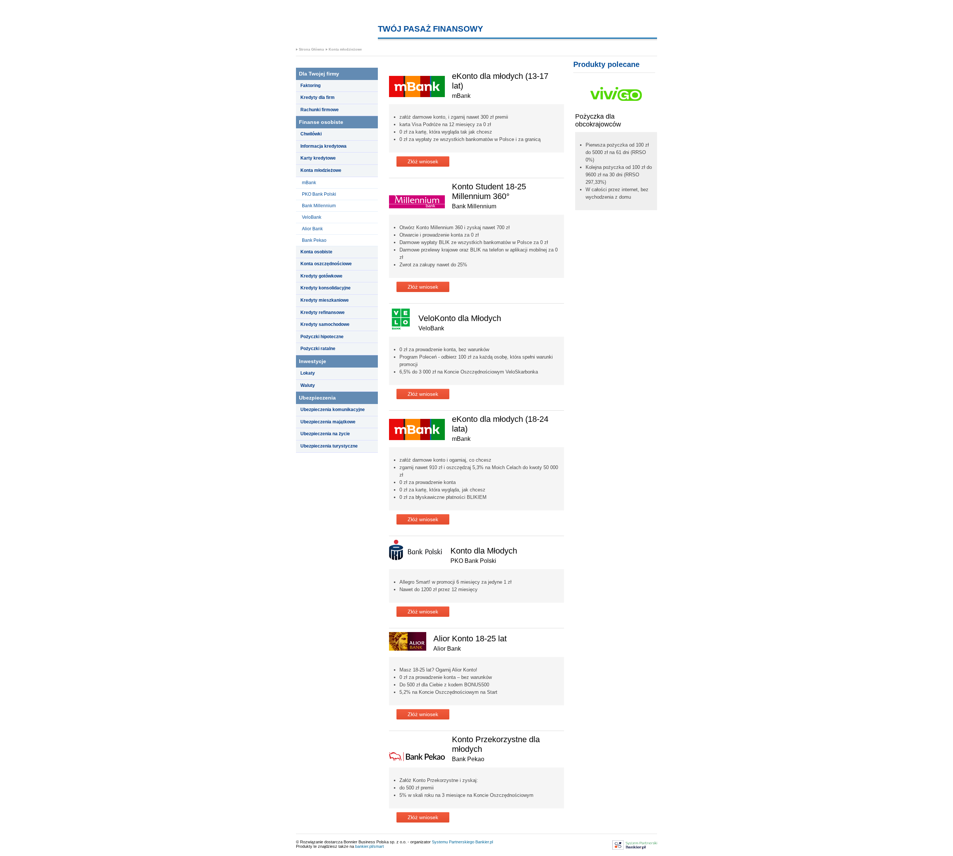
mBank (309, 182)
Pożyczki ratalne (317, 348)
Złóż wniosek (423, 161)
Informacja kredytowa (323, 146)
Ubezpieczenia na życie (325, 433)
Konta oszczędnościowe (326, 263)
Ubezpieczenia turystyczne (329, 446)
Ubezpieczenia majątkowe (328, 421)
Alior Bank (312, 228)
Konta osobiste (316, 251)
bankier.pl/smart (369, 846)
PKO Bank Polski (319, 194)
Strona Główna (311, 49)
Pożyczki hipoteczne (322, 336)
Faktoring (310, 85)
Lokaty (307, 373)
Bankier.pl (484, 842)
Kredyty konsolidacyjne (325, 288)
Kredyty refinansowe (322, 312)
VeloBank (311, 217)
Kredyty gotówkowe (321, 276)
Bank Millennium (319, 205)
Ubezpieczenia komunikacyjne (332, 409)
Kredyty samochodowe (325, 324)
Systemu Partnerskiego (453, 842)
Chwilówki (311, 134)
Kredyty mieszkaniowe (324, 300)
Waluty (307, 385)
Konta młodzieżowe (345, 49)
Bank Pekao (314, 240)
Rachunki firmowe (319, 109)
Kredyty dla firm (317, 97)
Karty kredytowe (318, 158)
